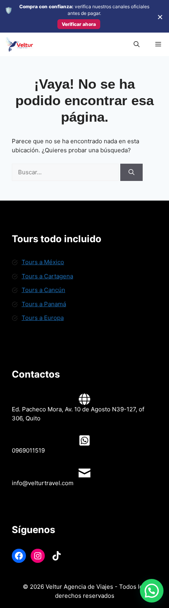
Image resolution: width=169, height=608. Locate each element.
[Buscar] (131, 172)
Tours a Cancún (43, 290)
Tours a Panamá (44, 304)
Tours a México (43, 262)
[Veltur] (19, 44)
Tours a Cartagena (47, 276)
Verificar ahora (79, 24)
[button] (136, 44)
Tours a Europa (43, 317)
